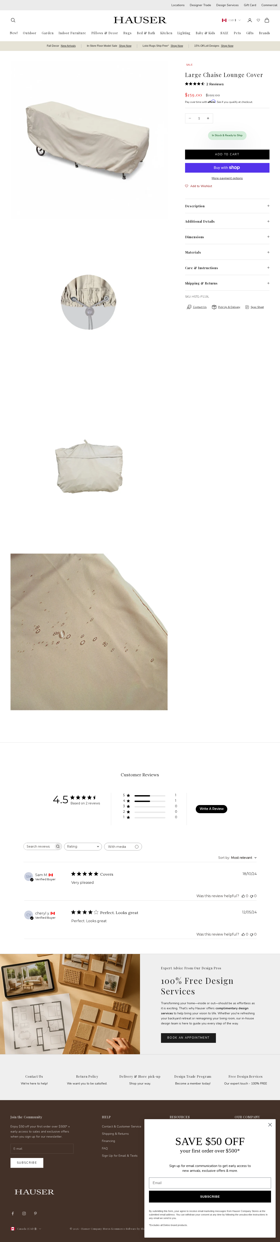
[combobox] (83, 846)
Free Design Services (246, 1076)
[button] (198, 186)
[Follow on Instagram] (24, 1213)
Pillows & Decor (104, 33)
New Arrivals (68, 45)
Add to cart (227, 154)
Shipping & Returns (115, 1134)
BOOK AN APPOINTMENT (188, 1038)
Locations (178, 5)
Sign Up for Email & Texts (120, 1156)
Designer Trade (200, 5)
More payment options (227, 178)
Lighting (184, 33)
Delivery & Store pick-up (140, 1076)
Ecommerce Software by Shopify (130, 1228)
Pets (237, 33)
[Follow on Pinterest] (35, 1213)
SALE (224, 33)
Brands (264, 33)
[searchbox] (39, 846)
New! (14, 33)
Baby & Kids (205, 33)
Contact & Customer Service (121, 1126)
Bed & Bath (146, 33)
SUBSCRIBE (210, 1196)
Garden (47, 33)
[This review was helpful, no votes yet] (243, 896)
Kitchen (166, 33)
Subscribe (27, 1163)
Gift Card (250, 5)
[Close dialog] (270, 1125)
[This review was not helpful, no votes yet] (251, 896)
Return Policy (87, 1076)
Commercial (269, 5)
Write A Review (212, 809)
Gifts (250, 33)
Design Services (227, 5)
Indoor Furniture (72, 33)
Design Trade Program (192, 1076)
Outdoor (30, 33)
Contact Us (34, 1076)
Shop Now (125, 45)
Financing (108, 1141)
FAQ (105, 1148)
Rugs (127, 33)
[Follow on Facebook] (12, 1213)
